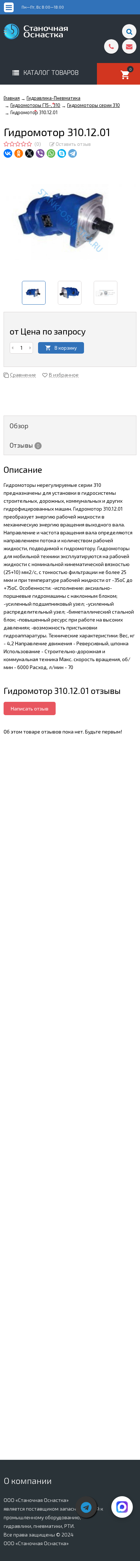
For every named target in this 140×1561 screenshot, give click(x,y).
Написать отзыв (29, 708)
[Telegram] (72, 153)
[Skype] (61, 153)
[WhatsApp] (51, 153)
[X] (29, 153)
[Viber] (40, 153)
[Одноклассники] (18, 153)
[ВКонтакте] (8, 153)
